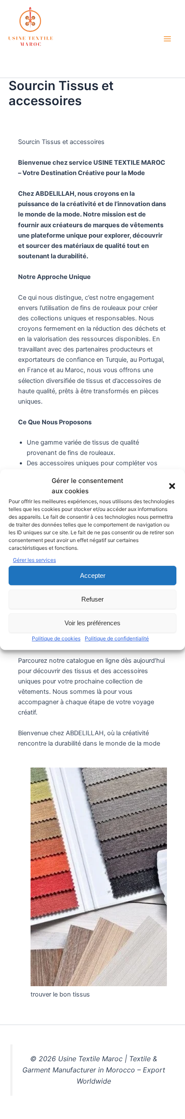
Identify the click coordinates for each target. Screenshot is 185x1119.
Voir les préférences (92, 623)
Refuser (92, 599)
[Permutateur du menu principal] (167, 39)
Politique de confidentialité (117, 638)
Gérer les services (34, 560)
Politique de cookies (56, 638)
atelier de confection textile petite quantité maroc (76, 59)
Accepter (92, 575)
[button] (172, 486)
